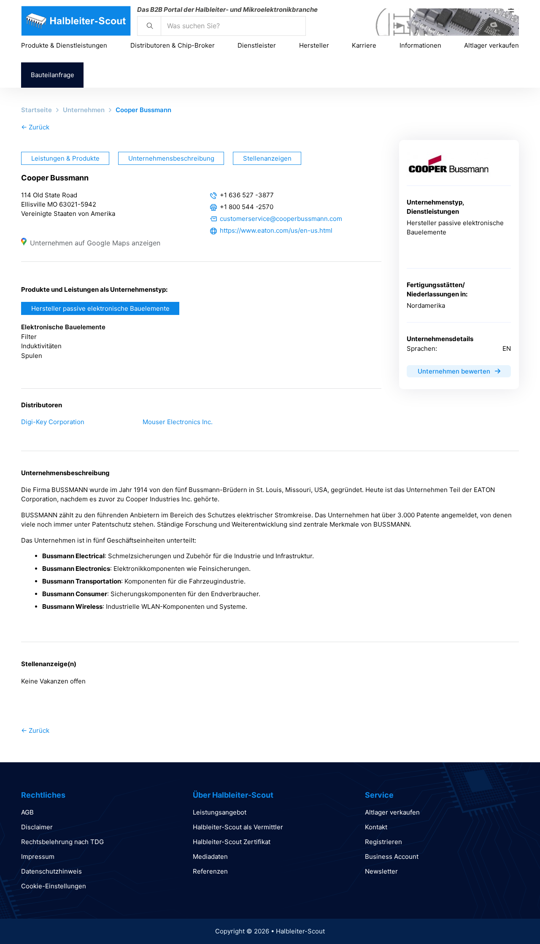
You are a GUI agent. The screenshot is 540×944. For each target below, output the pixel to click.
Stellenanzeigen (267, 158)
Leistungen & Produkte (65, 158)
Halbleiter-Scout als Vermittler (238, 827)
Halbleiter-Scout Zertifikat (231, 842)
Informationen (420, 45)
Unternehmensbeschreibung (171, 158)
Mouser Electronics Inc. (178, 422)
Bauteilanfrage (52, 75)
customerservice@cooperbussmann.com (281, 219)
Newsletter (381, 871)
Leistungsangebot (219, 812)
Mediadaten (210, 857)
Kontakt (376, 827)
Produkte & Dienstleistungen (64, 45)
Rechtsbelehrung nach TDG (62, 842)
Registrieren (383, 842)
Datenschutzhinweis (51, 871)
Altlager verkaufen (491, 45)
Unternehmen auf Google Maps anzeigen (95, 243)
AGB (27, 812)
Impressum (37, 857)
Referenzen (210, 871)
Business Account (391, 857)
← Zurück (35, 127)
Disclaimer (37, 827)
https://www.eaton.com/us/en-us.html (276, 230)
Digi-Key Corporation (52, 422)
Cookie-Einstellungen (53, 886)
